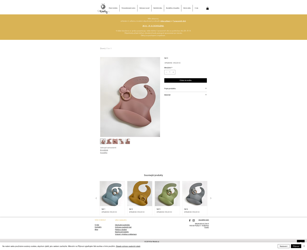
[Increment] (173, 72)
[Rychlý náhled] (112, 193)
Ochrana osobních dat (123, 227)
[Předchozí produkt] (96, 198)
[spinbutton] (170, 72)
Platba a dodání (121, 230)
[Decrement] (166, 72)
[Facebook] (189, 220)
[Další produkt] (210, 198)
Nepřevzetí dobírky (122, 232)
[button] (207, 8)
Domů (103, 48)
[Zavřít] (304, 246)
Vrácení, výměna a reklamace (126, 234)
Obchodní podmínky (122, 225)
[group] (153, 198)
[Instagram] (193, 220)
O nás (97, 225)
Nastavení (283, 246)
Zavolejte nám (203, 220)
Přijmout (296, 246)
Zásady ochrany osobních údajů (128, 246)
